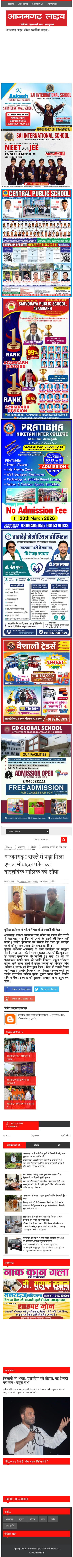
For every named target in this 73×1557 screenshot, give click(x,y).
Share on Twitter (49, 989)
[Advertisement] (34, 57)
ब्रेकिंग (53, 881)
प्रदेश (21, 1519)
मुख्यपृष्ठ (35, 1135)
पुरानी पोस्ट (65, 1135)
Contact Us (37, 4)
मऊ (42, 1519)
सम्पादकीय (10, 1525)
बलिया (32, 1519)
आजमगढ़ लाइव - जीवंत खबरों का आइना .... (44, 1549)
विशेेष (53, 1519)
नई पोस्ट (6, 1135)
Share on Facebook (21, 989)
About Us (23, 4)
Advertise (52, 4)
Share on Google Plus (22, 998)
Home (11, 4)
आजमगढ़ (46, 881)
